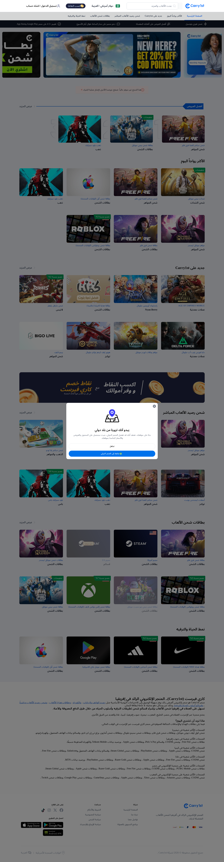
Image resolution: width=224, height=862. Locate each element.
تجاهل (112, 446)
